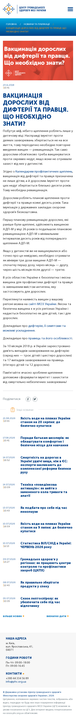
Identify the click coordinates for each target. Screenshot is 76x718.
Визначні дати (56, 616)
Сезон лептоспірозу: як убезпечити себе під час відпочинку (40, 602)
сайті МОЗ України (42, 304)
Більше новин (12, 616)
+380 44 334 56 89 (17, 678)
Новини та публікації (37, 24)
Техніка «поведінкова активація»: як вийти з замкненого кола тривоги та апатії (43, 490)
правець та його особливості (50, 338)
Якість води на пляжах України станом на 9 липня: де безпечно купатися (46, 527)
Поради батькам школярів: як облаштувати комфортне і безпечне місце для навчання (44, 441)
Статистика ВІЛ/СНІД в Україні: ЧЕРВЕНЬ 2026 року (46, 545)
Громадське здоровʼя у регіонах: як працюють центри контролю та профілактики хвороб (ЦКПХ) (45, 564)
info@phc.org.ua (16, 681)
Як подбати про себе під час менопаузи (43, 509)
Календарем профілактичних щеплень (43, 171)
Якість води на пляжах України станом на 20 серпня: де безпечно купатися (45, 422)
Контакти (14, 673)
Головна (11, 24)
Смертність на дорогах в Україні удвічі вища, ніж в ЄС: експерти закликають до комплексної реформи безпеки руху (45, 465)
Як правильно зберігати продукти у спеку (39, 584)
